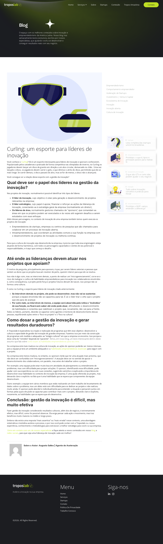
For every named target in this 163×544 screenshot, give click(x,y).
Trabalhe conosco (68, 511)
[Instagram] (113, 494)
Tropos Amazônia (131, 5)
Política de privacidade (70, 507)
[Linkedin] (109, 494)
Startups (103, 5)
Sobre (93, 5)
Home (70, 5)
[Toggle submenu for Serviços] (86, 5)
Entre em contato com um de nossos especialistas (30, 430)
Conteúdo (115, 5)
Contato (63, 504)
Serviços (81, 5)
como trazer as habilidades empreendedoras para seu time (53, 341)
